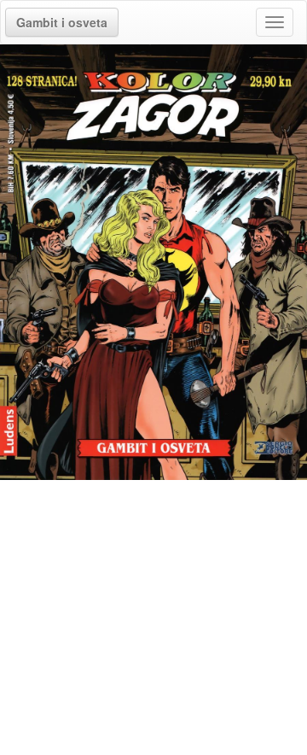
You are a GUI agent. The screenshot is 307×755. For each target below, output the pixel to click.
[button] (62, 22)
